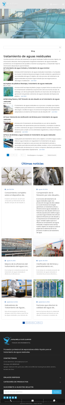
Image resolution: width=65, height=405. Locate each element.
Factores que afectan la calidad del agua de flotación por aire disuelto (47, 306)
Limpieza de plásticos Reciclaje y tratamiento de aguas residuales (28, 84)
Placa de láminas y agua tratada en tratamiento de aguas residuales (30, 135)
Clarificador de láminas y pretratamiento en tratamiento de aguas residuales (47, 265)
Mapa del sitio (38, 403)
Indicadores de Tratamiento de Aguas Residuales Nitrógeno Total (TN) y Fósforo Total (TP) (16, 306)
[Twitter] (10, 397)
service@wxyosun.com (21, 362)
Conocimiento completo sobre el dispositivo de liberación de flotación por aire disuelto (16, 194)
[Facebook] (5, 397)
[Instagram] (16, 397)
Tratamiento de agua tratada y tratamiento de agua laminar (27, 68)
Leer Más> (34, 81)
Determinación (52, 155)
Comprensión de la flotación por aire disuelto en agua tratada (47, 194)
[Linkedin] (7, 397)
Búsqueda (60, 47)
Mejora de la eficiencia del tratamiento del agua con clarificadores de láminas (16, 265)
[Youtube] (13, 397)
